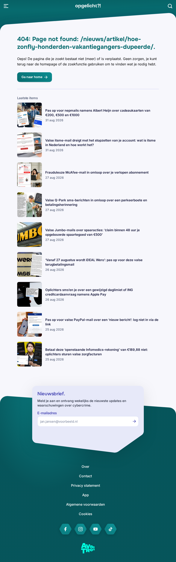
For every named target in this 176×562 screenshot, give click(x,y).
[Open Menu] (6, 6)
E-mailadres (47, 413)
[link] (88, 6)
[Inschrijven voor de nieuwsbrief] (134, 421)
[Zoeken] (170, 6)
